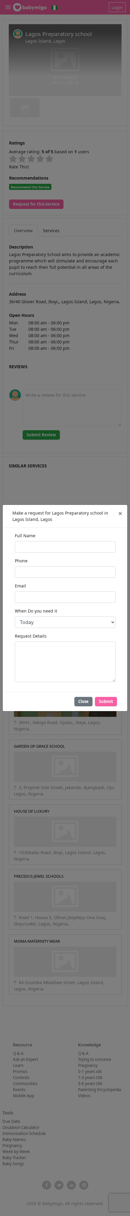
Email (20, 586)
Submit (106, 701)
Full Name (25, 535)
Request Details (31, 636)
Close (83, 701)
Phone (21, 561)
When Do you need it (36, 611)
